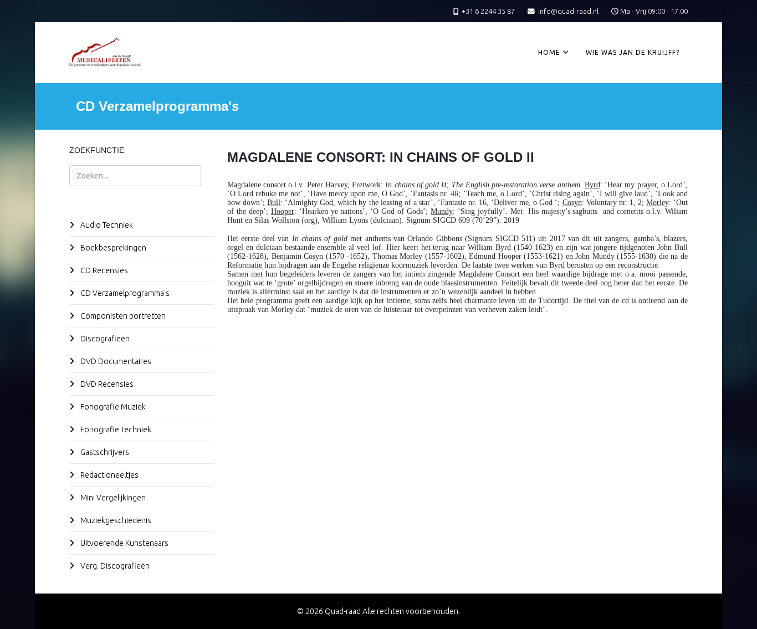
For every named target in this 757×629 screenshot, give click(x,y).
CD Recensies (103, 270)
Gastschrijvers (104, 452)
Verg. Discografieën (114, 565)
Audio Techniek (106, 225)
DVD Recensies (106, 384)
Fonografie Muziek (112, 406)
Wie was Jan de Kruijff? (632, 52)
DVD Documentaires (115, 361)
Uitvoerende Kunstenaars (123, 543)
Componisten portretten (122, 315)
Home (549, 52)
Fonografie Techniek (115, 429)
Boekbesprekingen (112, 247)
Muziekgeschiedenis (115, 520)
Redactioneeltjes (109, 475)
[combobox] (135, 175)
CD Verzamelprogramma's (124, 293)
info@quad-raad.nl (568, 11)
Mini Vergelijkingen (112, 497)
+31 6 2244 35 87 (488, 11)
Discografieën (104, 338)
